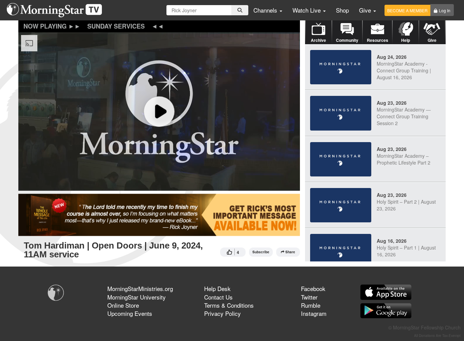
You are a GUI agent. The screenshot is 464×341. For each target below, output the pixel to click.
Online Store (123, 305)
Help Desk (217, 288)
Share (290, 252)
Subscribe (260, 252)
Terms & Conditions (229, 305)
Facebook (313, 288)
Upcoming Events (129, 313)
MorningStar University (136, 297)
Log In (444, 10)
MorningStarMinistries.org (140, 288)
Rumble (310, 305)
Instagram (313, 313)
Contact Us (218, 297)
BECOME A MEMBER (407, 10)
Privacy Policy (222, 313)
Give (366, 10)
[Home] (57, 10)
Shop (342, 10)
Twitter (309, 297)
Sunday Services (116, 26)
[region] (159, 111)
